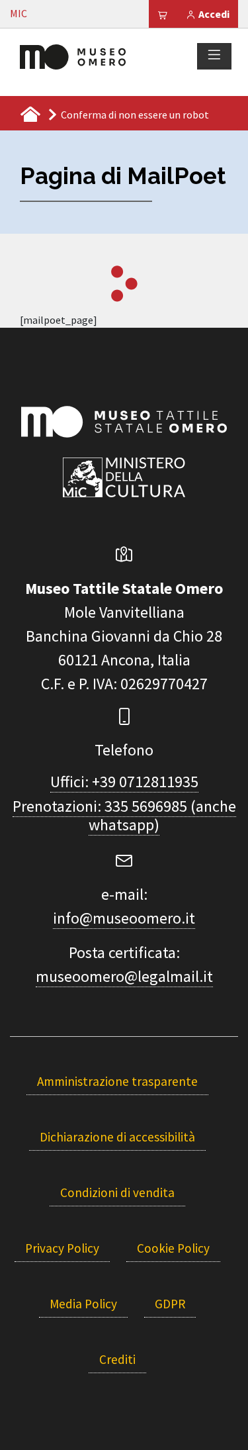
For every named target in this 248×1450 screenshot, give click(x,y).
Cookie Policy (173, 1248)
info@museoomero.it (124, 918)
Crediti (117, 1359)
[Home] (73, 55)
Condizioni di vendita (117, 1192)
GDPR (170, 1304)
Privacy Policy (62, 1248)
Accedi (212, 14)
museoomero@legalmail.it (124, 976)
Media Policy (83, 1304)
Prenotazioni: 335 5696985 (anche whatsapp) (124, 816)
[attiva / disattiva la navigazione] (214, 55)
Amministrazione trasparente (117, 1081)
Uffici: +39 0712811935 (124, 781)
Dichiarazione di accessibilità (117, 1137)
